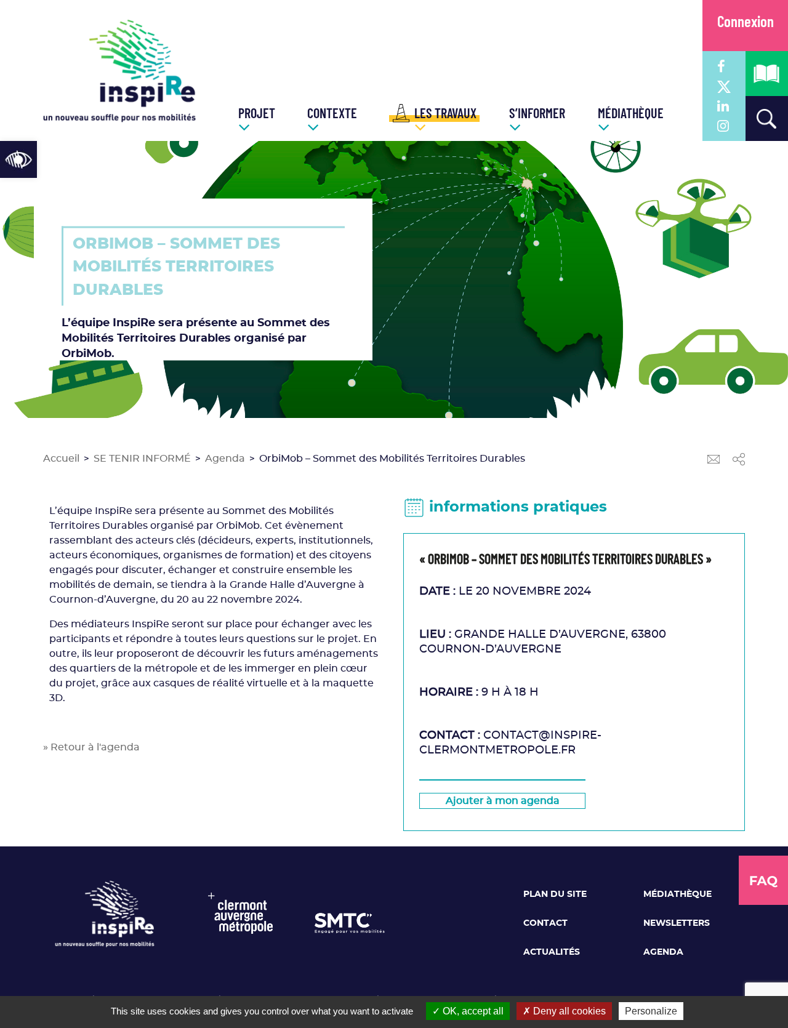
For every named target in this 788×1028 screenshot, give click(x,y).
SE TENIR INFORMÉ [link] (142, 459)
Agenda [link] (225, 459)
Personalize (651, 1011)
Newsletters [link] (676, 923)
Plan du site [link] (555, 894)
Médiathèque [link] (677, 894)
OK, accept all (472, 1011)
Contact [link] (545, 923)
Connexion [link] (745, 22)
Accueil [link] (61, 459)
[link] (18, 159)
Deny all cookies (568, 1011)
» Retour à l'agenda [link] (91, 747)
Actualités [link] (551, 952)
